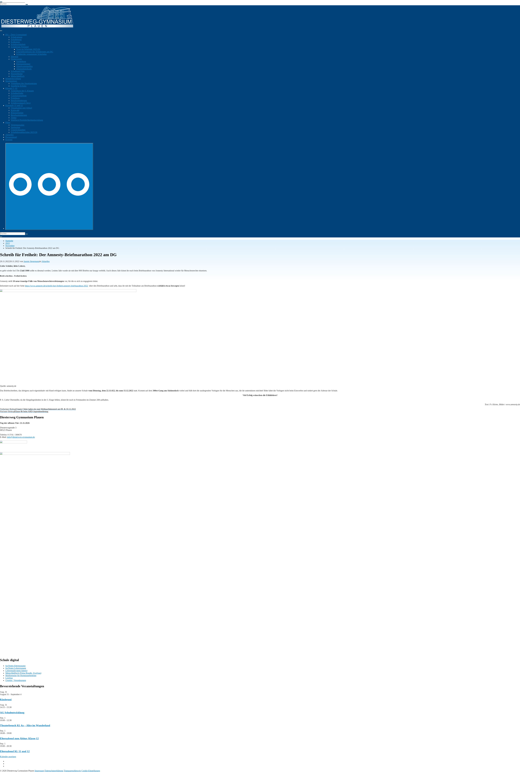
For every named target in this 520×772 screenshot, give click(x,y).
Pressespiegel (11, 137)
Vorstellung (21, 61)
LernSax (9, 678)
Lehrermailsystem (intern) (16, 670)
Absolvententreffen (24, 66)
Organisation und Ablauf (21, 108)
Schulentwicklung (13, 78)
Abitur (13, 117)
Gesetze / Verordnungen (15, 680)
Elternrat (14, 56)
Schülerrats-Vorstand (20, 47)
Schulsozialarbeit (18, 44)
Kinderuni (6, 699)
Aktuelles (9, 135)
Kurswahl (15, 110)
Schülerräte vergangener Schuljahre (31, 54)
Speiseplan (15, 127)
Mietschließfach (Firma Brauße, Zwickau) (23, 673)
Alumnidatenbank (24, 69)
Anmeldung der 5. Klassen (22, 91)
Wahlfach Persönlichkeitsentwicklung (27, 120)
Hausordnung (16, 74)
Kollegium (15, 42)
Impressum (39, 771)
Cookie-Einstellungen (90, 771)
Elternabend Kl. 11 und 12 (15, 751)
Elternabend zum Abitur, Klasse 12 (19, 738)
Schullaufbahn (17, 93)
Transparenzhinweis (72, 771)
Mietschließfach (17, 76)
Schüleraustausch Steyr (21, 103)
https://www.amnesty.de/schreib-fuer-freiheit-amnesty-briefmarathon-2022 (56, 286)
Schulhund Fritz (18, 71)
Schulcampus (16, 37)
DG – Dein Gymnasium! (16, 34)
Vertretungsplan (17, 125)
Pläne (7, 122)
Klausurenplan (17, 113)
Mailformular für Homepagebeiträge (20, 675)
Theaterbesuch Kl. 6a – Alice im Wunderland (25, 725)
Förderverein (16, 59)
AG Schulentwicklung (12, 712)
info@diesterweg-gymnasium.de (21, 437)
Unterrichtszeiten (18, 130)
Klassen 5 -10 (11, 88)
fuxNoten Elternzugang (15, 666)
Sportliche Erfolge (18, 86)
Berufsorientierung (19, 100)
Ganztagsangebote (19, 96)
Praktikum (15, 98)
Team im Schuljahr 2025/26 (28, 49)
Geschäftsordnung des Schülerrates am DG (34, 52)
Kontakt (8, 139)
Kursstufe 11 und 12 (14, 105)
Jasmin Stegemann (31, 261)
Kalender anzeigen (8, 756)
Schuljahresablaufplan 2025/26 (24, 132)
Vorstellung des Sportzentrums (24, 83)
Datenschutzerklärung (54, 771)
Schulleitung (16, 39)
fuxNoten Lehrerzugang (15, 668)
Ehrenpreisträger (23, 64)
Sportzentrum (11, 81)
